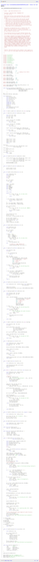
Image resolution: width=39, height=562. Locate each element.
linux (8, 4)
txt (35, 560)
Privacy (8, 560)
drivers (31, 4)
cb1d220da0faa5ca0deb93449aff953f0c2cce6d (19, 4)
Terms (11, 560)
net (34, 4)
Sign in (37, 1)
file (20, 8)
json (37, 560)
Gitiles (6, 560)
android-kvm (3, 4)
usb (36, 4)
